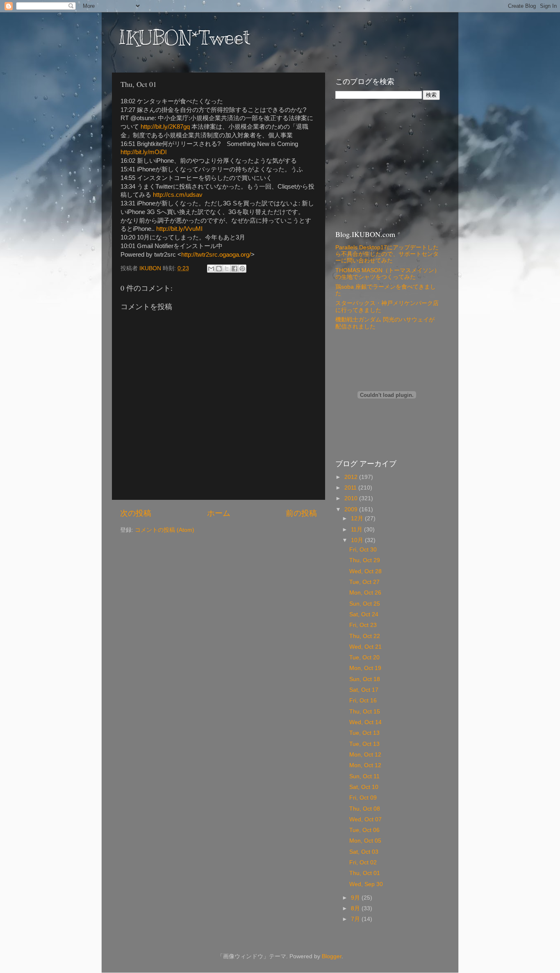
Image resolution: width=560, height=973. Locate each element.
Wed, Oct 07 (365, 819)
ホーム (218, 513)
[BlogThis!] (219, 268)
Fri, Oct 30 (363, 550)
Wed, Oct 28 (365, 571)
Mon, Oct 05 (365, 841)
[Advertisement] (386, 163)
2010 (351, 498)
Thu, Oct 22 (364, 636)
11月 (357, 529)
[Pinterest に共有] (242, 268)
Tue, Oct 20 (364, 657)
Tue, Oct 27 (364, 582)
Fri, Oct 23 (363, 625)
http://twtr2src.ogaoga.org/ (216, 254)
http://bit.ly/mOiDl (143, 152)
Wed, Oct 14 (365, 722)
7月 (356, 919)
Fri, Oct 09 (363, 798)
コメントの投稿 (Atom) (164, 530)
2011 (351, 488)
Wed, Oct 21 (365, 647)
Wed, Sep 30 (366, 884)
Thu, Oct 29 (364, 560)
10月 (358, 540)
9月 (356, 898)
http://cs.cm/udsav (178, 194)
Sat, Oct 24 (363, 614)
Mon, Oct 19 (365, 668)
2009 (351, 509)
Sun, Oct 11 (364, 776)
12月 (358, 518)
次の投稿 (135, 513)
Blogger (331, 956)
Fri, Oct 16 (363, 700)
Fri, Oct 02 (363, 862)
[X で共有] (227, 268)
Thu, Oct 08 (364, 809)
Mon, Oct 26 (365, 593)
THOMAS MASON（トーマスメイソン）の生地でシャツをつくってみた (387, 273)
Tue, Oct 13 (364, 733)
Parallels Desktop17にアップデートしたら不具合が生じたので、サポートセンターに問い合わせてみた (387, 254)
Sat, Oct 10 (363, 787)
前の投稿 (301, 513)
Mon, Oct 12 (365, 755)
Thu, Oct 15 (364, 712)
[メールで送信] (211, 268)
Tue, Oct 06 (364, 830)
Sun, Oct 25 (364, 604)
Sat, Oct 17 (363, 690)
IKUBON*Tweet (184, 37)
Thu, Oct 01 (364, 873)
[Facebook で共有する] (234, 268)
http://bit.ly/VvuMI (179, 229)
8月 (356, 908)
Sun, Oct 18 (364, 679)
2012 (351, 477)
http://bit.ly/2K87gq (165, 126)
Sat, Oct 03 (363, 852)
